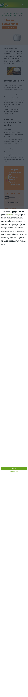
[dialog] (14, 453)
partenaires (9, 214)
